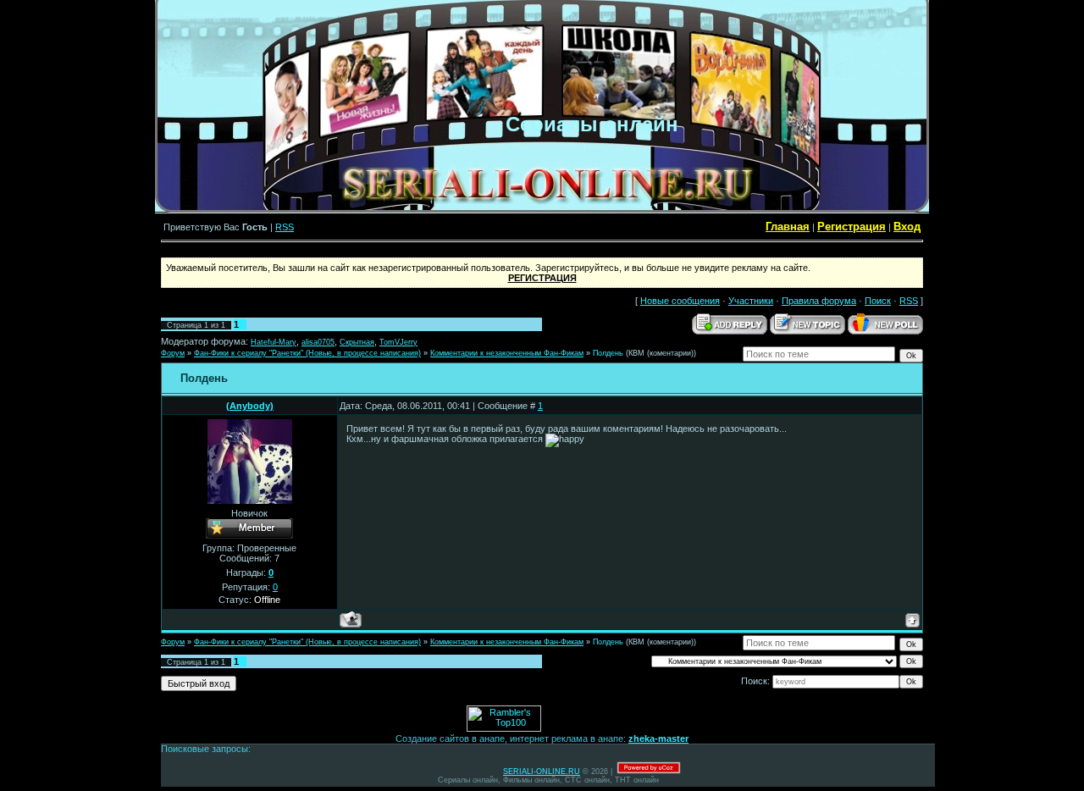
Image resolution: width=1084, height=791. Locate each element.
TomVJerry (398, 342)
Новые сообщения (680, 301)
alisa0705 (318, 342)
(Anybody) (250, 406)
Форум (173, 353)
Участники (750, 301)
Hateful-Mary (273, 342)
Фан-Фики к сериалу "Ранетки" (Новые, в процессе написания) (307, 353)
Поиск (878, 301)
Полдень (608, 353)
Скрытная (357, 342)
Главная (788, 226)
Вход (907, 226)
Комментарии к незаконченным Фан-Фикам (506, 353)
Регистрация (851, 226)
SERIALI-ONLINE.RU (541, 771)
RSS (284, 227)
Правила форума (819, 301)
